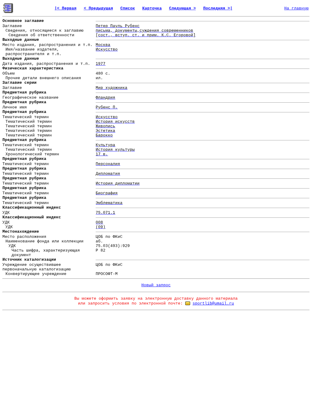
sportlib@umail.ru (213, 303)
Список (127, 8)
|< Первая (65, 8)
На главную (296, 8)
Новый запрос (156, 285)
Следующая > (182, 8)
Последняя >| (217, 8)
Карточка (152, 8)
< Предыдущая (98, 8)
